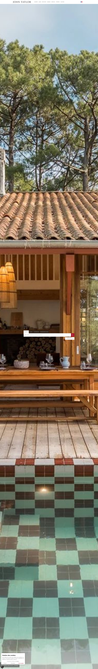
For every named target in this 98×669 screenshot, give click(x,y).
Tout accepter (21, 663)
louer (30, 331)
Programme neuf (44, 331)
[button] (2, 667)
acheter (26, 331)
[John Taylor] (22, 2)
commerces (36, 331)
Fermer (5, 663)
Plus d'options (69, 338)
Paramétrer (13, 663)
